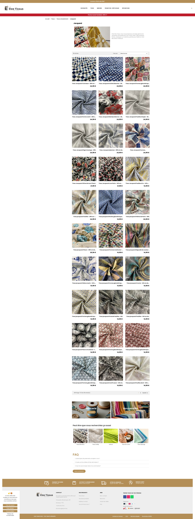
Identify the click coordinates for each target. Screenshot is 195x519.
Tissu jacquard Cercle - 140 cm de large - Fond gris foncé (137, 283)
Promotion (81, 496)
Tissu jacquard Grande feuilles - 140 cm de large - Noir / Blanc (110, 316)
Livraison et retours (118, 516)
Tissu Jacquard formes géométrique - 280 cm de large (137, 83)
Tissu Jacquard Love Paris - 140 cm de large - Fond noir (111, 183)
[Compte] (186, 8)
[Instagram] (128, 496)
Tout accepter (10, 505)
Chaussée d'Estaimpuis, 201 (63, 500)
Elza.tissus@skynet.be (61, 508)
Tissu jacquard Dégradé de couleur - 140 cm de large (137, 250)
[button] (91, 412)
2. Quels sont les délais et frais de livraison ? (87, 462)
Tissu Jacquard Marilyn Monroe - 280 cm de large (111, 117)
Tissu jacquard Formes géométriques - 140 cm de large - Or (84, 316)
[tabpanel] (80, 437)
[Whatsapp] (132, 496)
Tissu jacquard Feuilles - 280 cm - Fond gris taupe (84, 216)
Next (150, 437)
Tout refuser (10, 508)
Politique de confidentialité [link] (10, 514)
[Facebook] (124, 496)
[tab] (111, 458)
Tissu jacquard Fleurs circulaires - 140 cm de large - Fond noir (84, 349)
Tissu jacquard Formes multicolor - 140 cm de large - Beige (110, 250)
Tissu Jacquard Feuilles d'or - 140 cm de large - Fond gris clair (137, 183)
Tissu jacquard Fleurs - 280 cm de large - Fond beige (84, 250)
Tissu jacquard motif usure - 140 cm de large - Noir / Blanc (110, 383)
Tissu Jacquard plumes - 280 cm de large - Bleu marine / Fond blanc (110, 150)
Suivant (145, 393)
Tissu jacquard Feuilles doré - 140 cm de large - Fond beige (137, 383)
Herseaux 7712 (59, 503)
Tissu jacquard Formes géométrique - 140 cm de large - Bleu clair (84, 383)
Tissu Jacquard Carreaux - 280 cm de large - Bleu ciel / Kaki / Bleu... (84, 83)
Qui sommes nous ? (84, 504)
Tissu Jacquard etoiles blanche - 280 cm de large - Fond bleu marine (111, 83)
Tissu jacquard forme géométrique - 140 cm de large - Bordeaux (137, 349)
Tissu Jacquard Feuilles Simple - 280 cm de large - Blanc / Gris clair (137, 117)
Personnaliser (10, 511)
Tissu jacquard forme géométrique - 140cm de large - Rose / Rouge (111, 349)
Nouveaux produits (84, 498)
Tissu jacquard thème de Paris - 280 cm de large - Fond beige (137, 216)
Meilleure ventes (83, 501)
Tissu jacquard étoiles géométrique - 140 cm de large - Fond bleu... (111, 216)
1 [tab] (110, 447)
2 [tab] (111, 447)
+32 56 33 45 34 (60, 505)
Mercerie (91, 408)
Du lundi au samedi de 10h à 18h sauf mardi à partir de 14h (65, 496)
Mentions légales (135, 516)
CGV (127, 516)
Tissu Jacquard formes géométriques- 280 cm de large (137, 150)
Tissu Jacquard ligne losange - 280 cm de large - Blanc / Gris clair (84, 150)
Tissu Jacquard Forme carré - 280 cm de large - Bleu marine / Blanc (84, 117)
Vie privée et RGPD (147, 516)
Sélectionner (134, 53)
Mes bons (102, 498)
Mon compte (103, 496)
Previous (71, 437)
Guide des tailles (104, 501)
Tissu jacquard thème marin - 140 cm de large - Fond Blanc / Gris (84, 283)
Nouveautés (130, 408)
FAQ (101, 504)
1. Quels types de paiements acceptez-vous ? (87, 458)
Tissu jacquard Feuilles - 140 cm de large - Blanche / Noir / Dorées (137, 316)
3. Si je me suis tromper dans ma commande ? (88, 466)
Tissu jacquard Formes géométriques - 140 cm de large (111, 283)
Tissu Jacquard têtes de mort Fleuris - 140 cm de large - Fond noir (84, 183)
